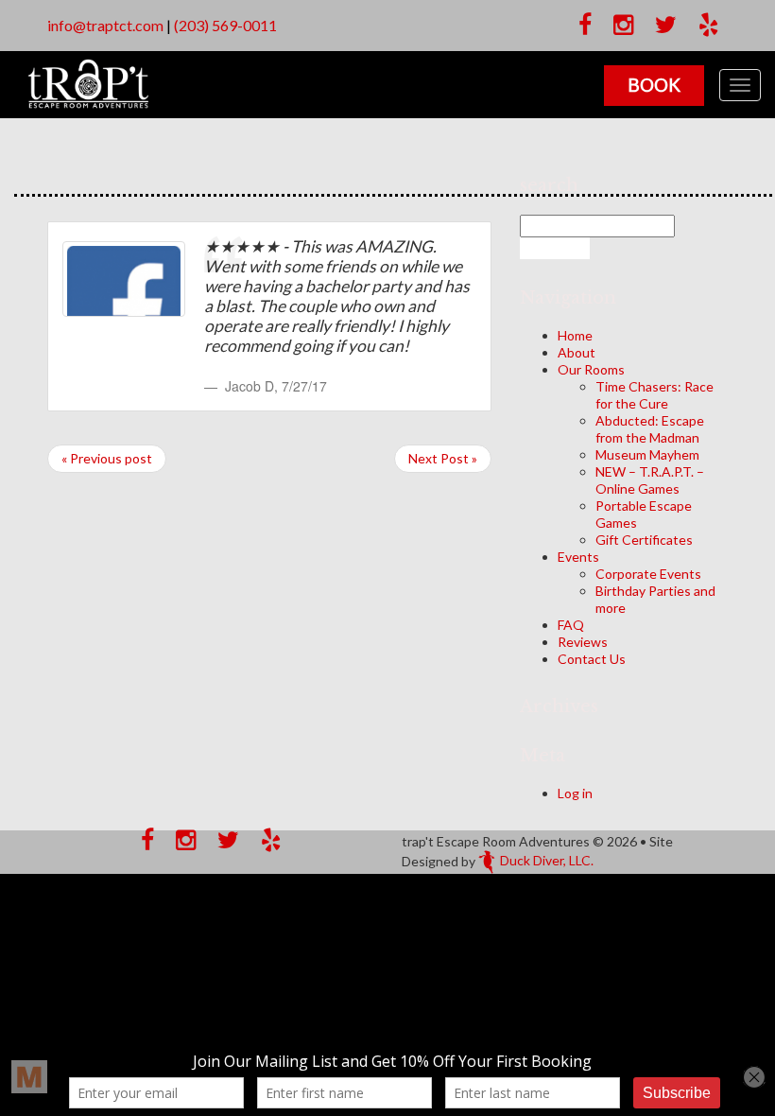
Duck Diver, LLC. (547, 860)
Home (575, 335)
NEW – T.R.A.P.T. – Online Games (649, 480)
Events (578, 557)
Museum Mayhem (647, 454)
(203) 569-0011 (225, 25)
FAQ (571, 625)
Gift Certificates (644, 540)
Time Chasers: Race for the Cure (654, 394)
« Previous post (106, 458)
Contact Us (592, 659)
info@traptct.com (105, 25)
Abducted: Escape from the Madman (649, 428)
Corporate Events (648, 574)
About (576, 352)
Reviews (583, 642)
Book (654, 85)
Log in (575, 793)
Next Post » (442, 458)
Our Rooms (591, 369)
